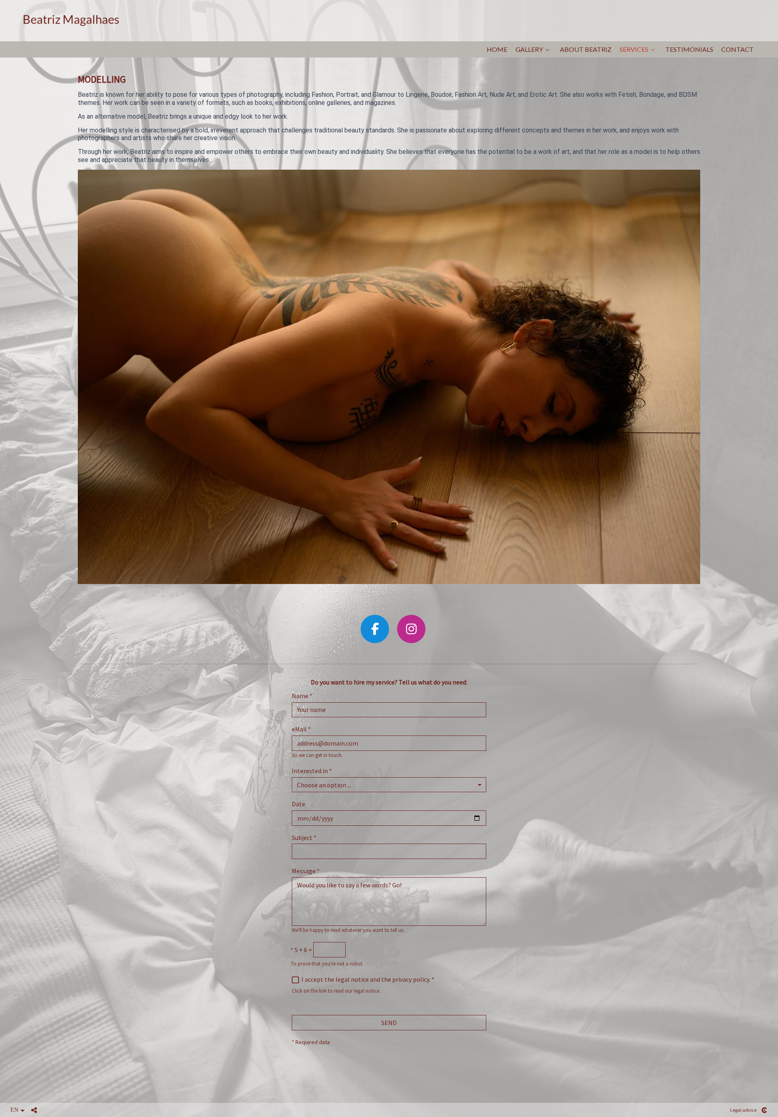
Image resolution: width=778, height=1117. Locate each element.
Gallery (529, 49)
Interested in (312, 771)
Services (634, 49)
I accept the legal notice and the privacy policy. (365, 979)
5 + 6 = (301, 950)
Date (298, 804)
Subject (304, 838)
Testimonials (689, 49)
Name (302, 696)
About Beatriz (585, 49)
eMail (301, 729)
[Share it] (34, 1110)
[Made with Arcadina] (764, 1110)
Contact (737, 49)
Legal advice (743, 1110)
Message (306, 871)
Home (497, 49)
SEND (389, 1023)
